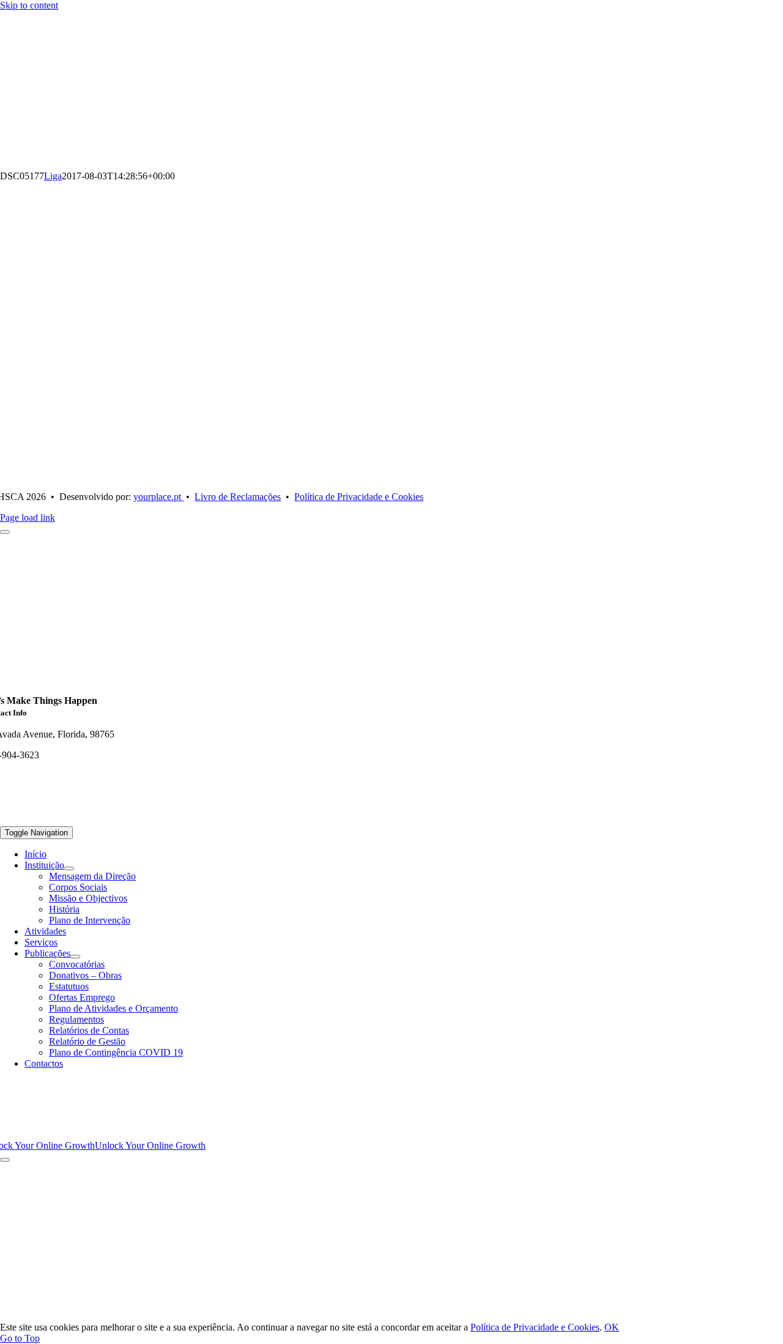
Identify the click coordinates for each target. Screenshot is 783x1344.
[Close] (5, 1160)
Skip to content (29, 5)
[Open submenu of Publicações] (75, 956)
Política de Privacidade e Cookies (534, 1327)
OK (611, 1327)
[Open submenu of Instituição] (69, 868)
